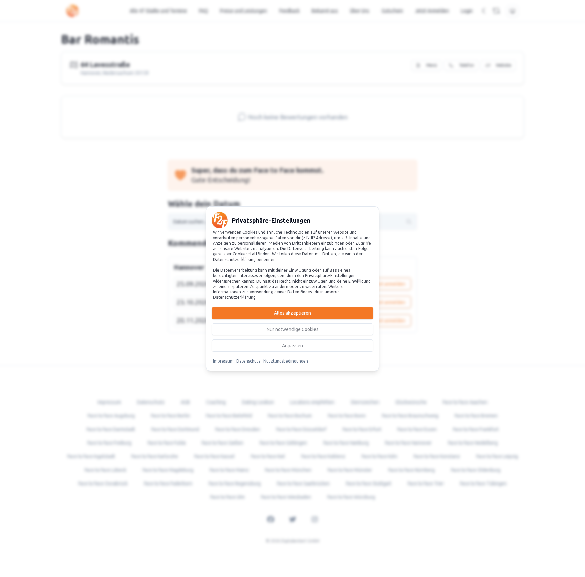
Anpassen (292, 345)
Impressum (223, 361)
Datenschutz (248, 361)
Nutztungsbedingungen (285, 361)
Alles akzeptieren (292, 313)
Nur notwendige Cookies (293, 329)
